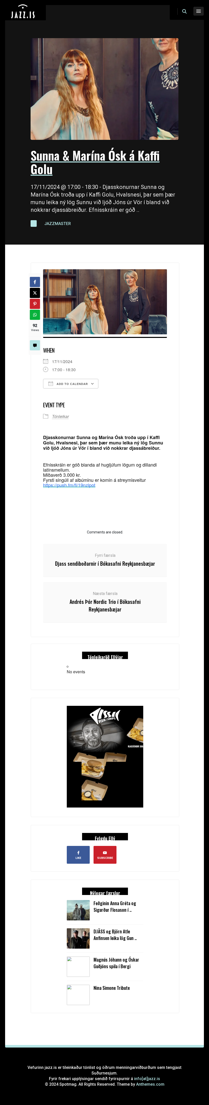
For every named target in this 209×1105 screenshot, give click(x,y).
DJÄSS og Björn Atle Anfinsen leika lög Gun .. (115, 934)
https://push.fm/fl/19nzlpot (69, 485)
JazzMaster (57, 223)
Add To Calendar (72, 383)
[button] (184, 11)
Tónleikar (60, 416)
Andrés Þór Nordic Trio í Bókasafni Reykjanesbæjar (105, 605)
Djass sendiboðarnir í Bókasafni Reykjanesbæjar (105, 563)
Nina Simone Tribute (112, 987)
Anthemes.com (150, 1084)
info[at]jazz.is (147, 1078)
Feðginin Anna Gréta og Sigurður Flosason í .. (115, 906)
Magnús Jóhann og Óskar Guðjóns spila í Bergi (116, 962)
